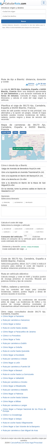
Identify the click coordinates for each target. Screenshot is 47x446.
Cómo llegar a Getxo (12, 324)
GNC (27, 232)
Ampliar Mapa (6, 132)
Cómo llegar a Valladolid (13, 378)
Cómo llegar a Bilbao (12, 401)
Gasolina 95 (18, 229)
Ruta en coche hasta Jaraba (15, 328)
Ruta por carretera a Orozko (15, 382)
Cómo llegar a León (11, 363)
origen (12, 8)
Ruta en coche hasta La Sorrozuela (18, 374)
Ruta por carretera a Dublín (15, 343)
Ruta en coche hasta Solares (15, 397)
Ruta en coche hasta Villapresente (18, 423)
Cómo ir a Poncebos (12, 336)
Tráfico (15, 132)
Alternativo (19, 202)
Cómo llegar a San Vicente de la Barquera (21, 426)
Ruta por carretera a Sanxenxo (16, 320)
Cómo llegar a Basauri (12, 370)
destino (20, 8)
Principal (7, 202)
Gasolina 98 (29, 229)
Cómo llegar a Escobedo (13, 355)
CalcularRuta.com (17, 443)
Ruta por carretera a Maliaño (15, 390)
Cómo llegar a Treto (11, 339)
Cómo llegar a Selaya (12, 419)
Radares (23, 132)
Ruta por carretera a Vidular (15, 359)
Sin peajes (29, 202)
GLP (16, 232)
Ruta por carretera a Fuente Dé (16, 367)
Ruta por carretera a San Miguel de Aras (20, 430)
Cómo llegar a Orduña (12, 347)
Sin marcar (7, 229)
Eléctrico (40, 232)
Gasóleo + (7, 232)
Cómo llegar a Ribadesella (14, 386)
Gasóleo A (40, 229)
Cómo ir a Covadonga (12, 415)
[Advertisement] (23, 54)
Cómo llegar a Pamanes (13, 316)
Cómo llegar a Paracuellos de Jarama (19, 332)
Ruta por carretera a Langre (15, 405)
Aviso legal (29, 443)
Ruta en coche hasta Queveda (16, 351)
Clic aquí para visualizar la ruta (22, 148)
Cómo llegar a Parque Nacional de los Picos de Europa (24, 410)
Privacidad (38, 443)
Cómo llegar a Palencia (13, 394)
